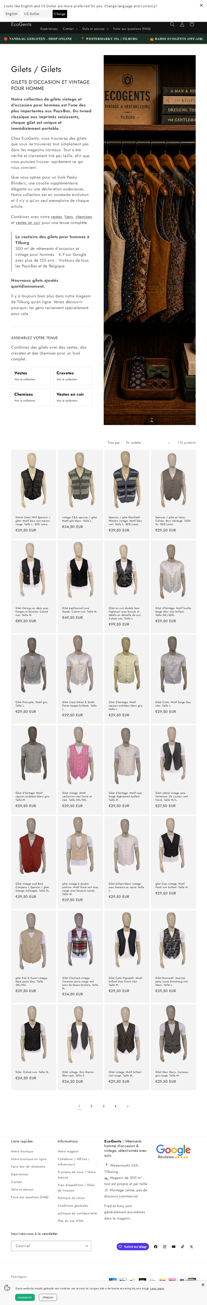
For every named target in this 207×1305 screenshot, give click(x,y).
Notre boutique (22, 1151)
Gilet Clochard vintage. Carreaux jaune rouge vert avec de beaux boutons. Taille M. (80, 983)
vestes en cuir (28, 222)
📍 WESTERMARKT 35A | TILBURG (109, 38)
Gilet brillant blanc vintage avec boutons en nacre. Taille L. (126, 887)
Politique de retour (71, 1198)
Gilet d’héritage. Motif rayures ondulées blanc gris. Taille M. (33, 796)
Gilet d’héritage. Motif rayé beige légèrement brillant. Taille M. (125, 796)
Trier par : (115, 442)
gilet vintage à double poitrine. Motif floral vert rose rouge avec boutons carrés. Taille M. (80, 889)
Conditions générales (73, 1205)
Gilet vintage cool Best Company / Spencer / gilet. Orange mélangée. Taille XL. (33, 887)
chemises (84, 216)
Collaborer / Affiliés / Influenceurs (74, 1162)
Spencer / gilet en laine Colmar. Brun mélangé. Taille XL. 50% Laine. (173, 521)
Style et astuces (22, 1189)
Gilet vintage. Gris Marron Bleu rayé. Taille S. (78, 1074)
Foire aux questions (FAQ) (30, 1197)
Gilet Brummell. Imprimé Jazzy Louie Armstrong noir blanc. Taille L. (171, 981)
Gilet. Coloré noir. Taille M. (32, 1072)
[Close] (203, 1285)
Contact (16, 1182)
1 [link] (79, 1106)
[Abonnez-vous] (86, 1246)
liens (69, 216)
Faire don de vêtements (28, 1166)
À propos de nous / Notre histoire (77, 1175)
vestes (56, 216)
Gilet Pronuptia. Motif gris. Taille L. (32, 704)
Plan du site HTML (71, 1221)
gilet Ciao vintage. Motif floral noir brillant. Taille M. (172, 885)
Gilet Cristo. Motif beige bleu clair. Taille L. (173, 704)
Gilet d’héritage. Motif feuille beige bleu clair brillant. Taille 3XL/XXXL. (173, 612)
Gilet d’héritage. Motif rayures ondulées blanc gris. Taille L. (126, 706)
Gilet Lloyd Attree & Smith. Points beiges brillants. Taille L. (79, 706)
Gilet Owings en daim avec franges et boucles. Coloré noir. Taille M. (32, 612)
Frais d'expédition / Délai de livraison (76, 1188)
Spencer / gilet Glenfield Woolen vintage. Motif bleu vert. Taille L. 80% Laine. (125, 521)
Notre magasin (68, 1151)
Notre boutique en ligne (28, 1159)
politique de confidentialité (77, 1213)
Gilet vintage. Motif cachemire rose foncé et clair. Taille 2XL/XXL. (77, 796)
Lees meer (157, 1288)
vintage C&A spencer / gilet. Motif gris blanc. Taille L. (80, 519)
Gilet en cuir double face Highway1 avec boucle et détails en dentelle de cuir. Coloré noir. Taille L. (125, 613)
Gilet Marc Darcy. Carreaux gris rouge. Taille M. (171, 1074)
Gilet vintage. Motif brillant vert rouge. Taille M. (125, 1074)
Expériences (19, 1174)
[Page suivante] (127, 1106)
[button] (70, 29)
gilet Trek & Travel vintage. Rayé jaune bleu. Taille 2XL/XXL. (32, 981)
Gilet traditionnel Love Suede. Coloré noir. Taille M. (79, 610)
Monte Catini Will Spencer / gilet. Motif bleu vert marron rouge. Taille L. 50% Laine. (33, 521)
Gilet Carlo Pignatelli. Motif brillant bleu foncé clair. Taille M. (125, 981)
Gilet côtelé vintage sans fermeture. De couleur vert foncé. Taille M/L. (171, 796)
